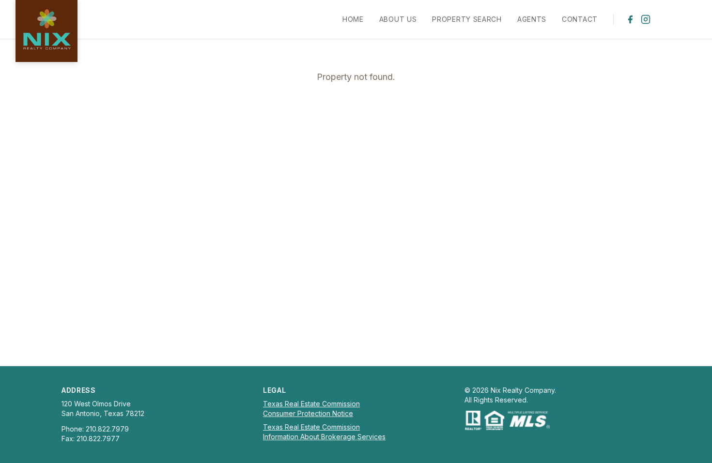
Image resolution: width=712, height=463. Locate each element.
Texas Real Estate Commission (311, 404)
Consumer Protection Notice (308, 413)
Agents (531, 19)
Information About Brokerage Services (324, 436)
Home (353, 19)
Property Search (467, 19)
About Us (398, 19)
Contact (580, 19)
